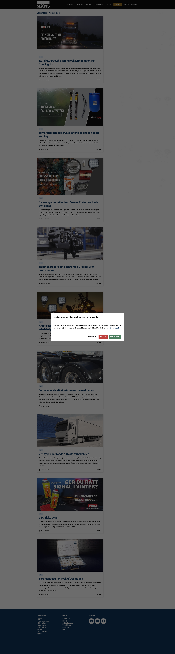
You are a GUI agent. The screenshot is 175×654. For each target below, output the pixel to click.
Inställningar (92, 337)
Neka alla (103, 337)
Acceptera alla (114, 337)
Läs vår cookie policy (113, 328)
